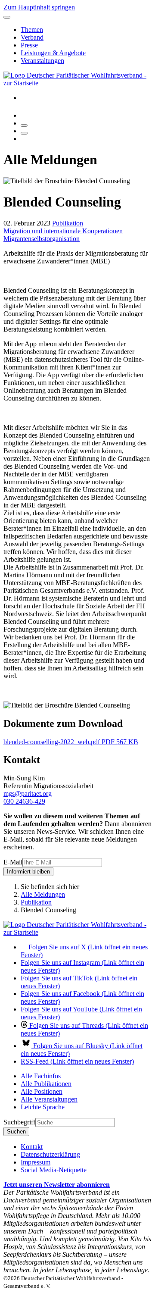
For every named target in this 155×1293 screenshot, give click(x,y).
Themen (32, 29)
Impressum (35, 1162)
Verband (32, 37)
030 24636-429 (24, 801)
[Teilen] (24, 133)
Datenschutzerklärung (50, 1154)
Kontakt (32, 1146)
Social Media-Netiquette (54, 1170)
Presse (29, 45)
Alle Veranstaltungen (49, 1099)
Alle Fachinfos (41, 1076)
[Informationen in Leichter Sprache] (25, 115)
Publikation (67, 223)
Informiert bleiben (28, 871)
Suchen (16, 1131)
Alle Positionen (41, 1091)
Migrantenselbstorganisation (41, 238)
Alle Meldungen (43, 894)
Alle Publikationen (46, 1083)
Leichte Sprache (43, 1107)
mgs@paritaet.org (27, 793)
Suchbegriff (19, 1122)
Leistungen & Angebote (53, 52)
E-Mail (12, 862)
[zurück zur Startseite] (77, 83)
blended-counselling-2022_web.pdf (70, 741)
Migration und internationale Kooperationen (63, 231)
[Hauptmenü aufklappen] (6, 17)
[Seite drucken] (24, 125)
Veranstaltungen (42, 60)
